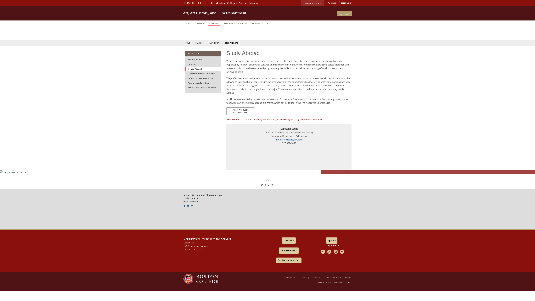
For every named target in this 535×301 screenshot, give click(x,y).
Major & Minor (195, 59)
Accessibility (289, 278)
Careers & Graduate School (201, 78)
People (200, 23)
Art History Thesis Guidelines (202, 87)
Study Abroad (195, 69)
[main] (267, 117)
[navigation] (267, 23)
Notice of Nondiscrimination (339, 278)
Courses (192, 64)
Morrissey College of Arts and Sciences (237, 3)
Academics (214, 23)
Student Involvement (236, 23)
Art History (215, 43)
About (189, 23)
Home (187, 43)
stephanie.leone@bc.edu (289, 139)
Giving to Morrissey (290, 260)
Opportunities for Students (201, 73)
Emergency (316, 278)
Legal (303, 278)
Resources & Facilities (198, 83)
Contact (344, 13)
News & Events (260, 23)
